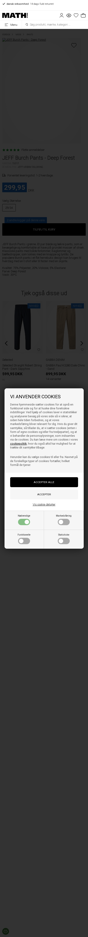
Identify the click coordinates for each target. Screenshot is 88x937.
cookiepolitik (18, 443)
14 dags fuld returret (30, 3)
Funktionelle (24, 534)
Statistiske (63, 534)
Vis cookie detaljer (44, 504)
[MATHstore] (15, 15)
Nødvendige (24, 515)
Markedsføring (64, 515)
